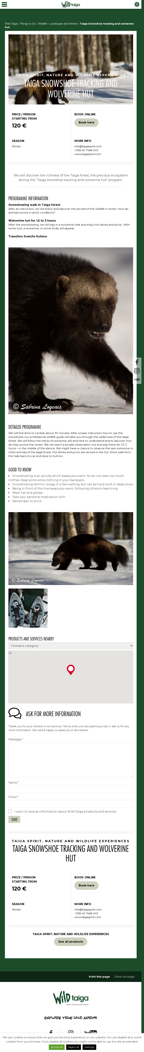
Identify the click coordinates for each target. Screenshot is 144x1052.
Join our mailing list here (72, 538)
